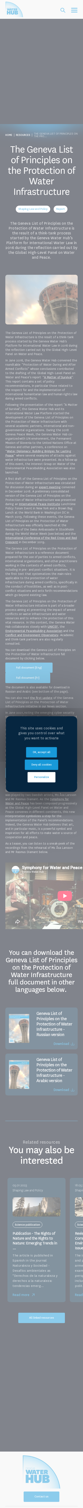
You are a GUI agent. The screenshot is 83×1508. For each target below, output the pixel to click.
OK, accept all (41, 752)
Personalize (41, 777)
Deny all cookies (41, 764)
